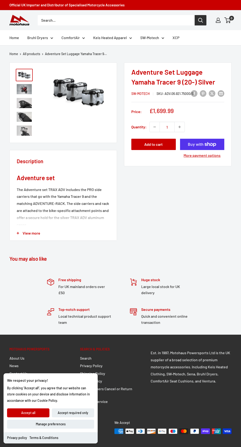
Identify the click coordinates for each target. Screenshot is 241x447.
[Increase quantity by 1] (180, 127)
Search (86, 358)
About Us (16, 358)
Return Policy (91, 381)
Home (14, 37)
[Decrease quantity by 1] (155, 127)
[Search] (200, 20)
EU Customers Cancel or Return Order (106, 391)
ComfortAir (70, 37)
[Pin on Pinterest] (203, 93)
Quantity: (139, 127)
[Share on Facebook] (194, 93)
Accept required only (73, 413)
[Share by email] (221, 93)
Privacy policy (17, 438)
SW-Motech (149, 37)
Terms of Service (94, 401)
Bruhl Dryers (37, 37)
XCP (176, 37)
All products (31, 54)
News (14, 365)
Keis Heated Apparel (110, 37)
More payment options (202, 155)
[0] (228, 20)
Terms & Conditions (43, 438)
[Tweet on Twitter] (212, 93)
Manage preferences (51, 424)
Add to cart (153, 144)
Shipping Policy (92, 373)
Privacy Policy (91, 365)
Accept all (28, 413)
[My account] (218, 20)
